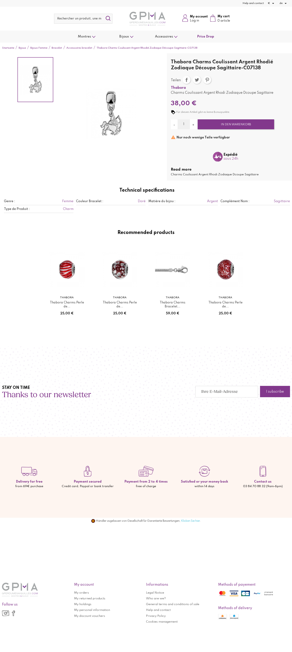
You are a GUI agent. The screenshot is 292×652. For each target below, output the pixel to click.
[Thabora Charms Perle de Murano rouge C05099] (225, 269)
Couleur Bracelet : (89, 201)
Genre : (9, 201)
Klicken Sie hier (190, 521)
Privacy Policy (156, 616)
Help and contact (253, 3)
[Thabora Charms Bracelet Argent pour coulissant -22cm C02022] (172, 269)
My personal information (92, 610)
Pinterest (207, 80)
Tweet (197, 80)
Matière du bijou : (161, 201)
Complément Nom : (234, 201)
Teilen (186, 80)
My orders (81, 592)
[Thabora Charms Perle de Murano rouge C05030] (66, 269)
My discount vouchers (89, 616)
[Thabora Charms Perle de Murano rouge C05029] (119, 269)
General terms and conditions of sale (172, 604)
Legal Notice (155, 592)
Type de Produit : (17, 209)
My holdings (82, 604)
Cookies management (162, 621)
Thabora (178, 88)
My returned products (89, 598)
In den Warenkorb (236, 124)
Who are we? (156, 598)
